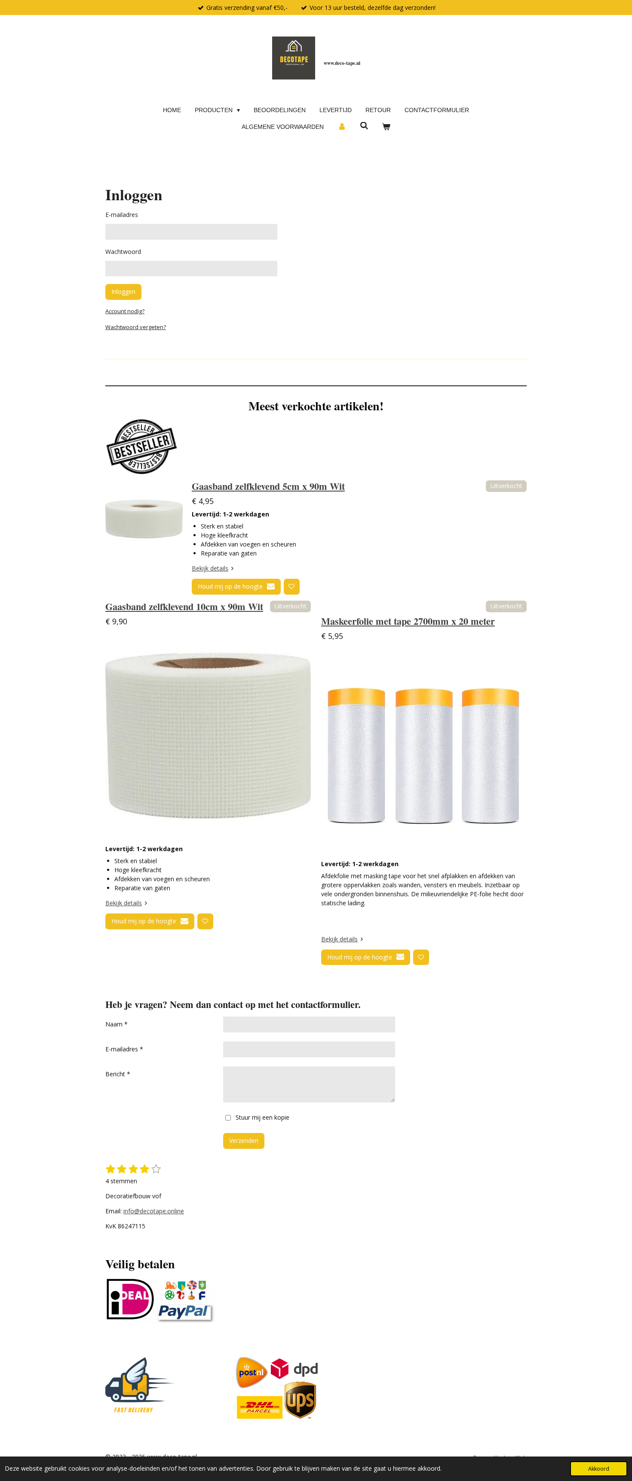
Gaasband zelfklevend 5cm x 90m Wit (268, 486)
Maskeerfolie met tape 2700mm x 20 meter (408, 621)
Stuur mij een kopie (262, 1117)
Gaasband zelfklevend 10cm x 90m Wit (184, 606)
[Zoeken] (364, 126)
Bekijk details (210, 568)
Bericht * (117, 1074)
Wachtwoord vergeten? (135, 327)
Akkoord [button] (598, 1468)
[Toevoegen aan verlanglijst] (292, 587)
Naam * (116, 1024)
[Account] (342, 127)
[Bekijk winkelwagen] (386, 127)
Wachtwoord (123, 251)
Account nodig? (124, 311)
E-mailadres (121, 215)
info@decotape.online (153, 1211)
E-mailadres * (124, 1049)
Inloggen (123, 291)
